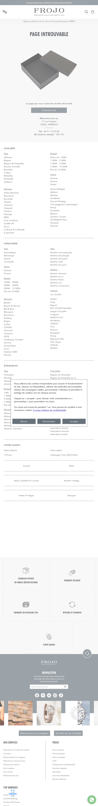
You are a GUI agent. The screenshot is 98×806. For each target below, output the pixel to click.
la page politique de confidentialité (49, 410)
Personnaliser (49, 421)
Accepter (74, 421)
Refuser (24, 421)
